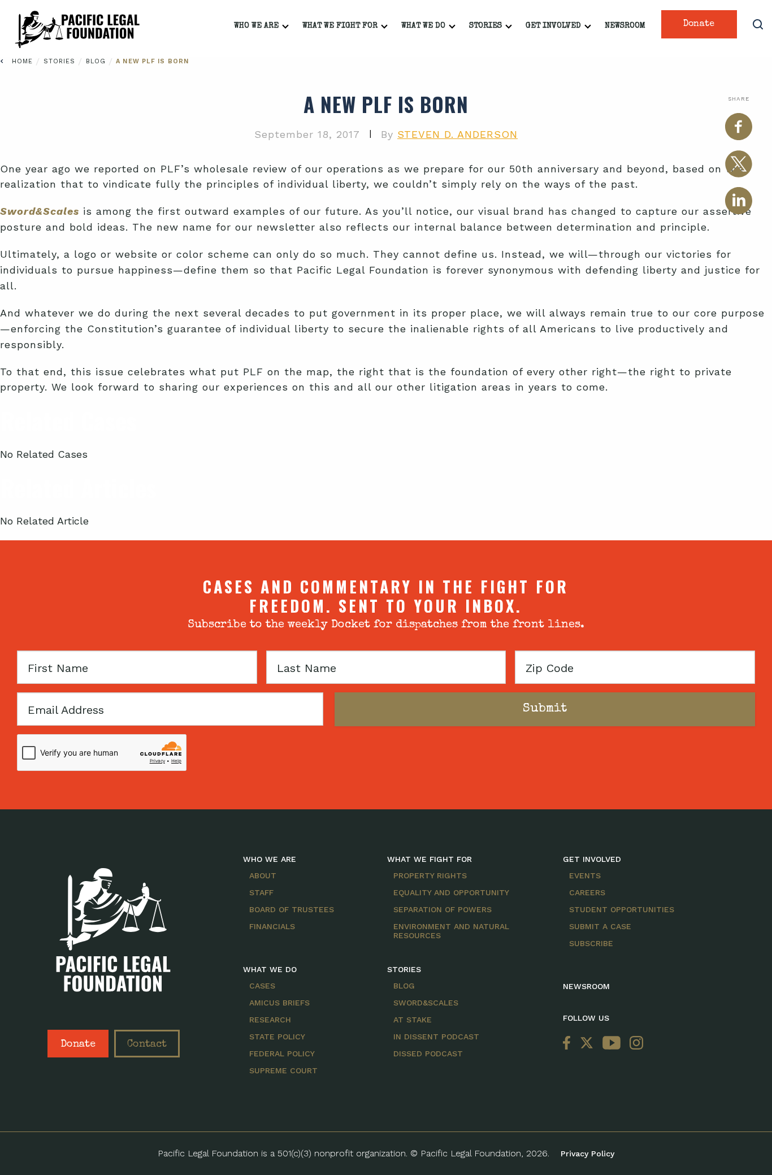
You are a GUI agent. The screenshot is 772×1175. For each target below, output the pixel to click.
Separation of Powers (442, 909)
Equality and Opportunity (451, 892)
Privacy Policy (587, 1153)
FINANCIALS (272, 926)
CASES (262, 985)
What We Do (423, 26)
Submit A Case (600, 926)
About (262, 875)
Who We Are (256, 26)
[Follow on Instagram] (634, 1043)
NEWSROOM (586, 986)
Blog (97, 61)
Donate (698, 24)
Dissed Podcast (428, 1053)
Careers (587, 892)
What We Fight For (340, 26)
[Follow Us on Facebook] (569, 1043)
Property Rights (430, 875)
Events (585, 875)
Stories (485, 26)
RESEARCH (270, 1019)
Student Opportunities (621, 909)
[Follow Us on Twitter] (586, 1043)
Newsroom (625, 26)
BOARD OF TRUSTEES (291, 909)
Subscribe (591, 943)
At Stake (412, 1019)
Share (738, 99)
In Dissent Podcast (436, 1036)
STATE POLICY (277, 1036)
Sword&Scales (425, 1002)
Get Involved (553, 26)
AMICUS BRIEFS (279, 1002)
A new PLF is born (152, 61)
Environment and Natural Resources (451, 931)
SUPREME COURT (283, 1070)
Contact (147, 1044)
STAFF (261, 892)
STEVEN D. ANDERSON (457, 134)
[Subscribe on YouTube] (611, 1043)
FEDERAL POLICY (282, 1053)
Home (22, 61)
